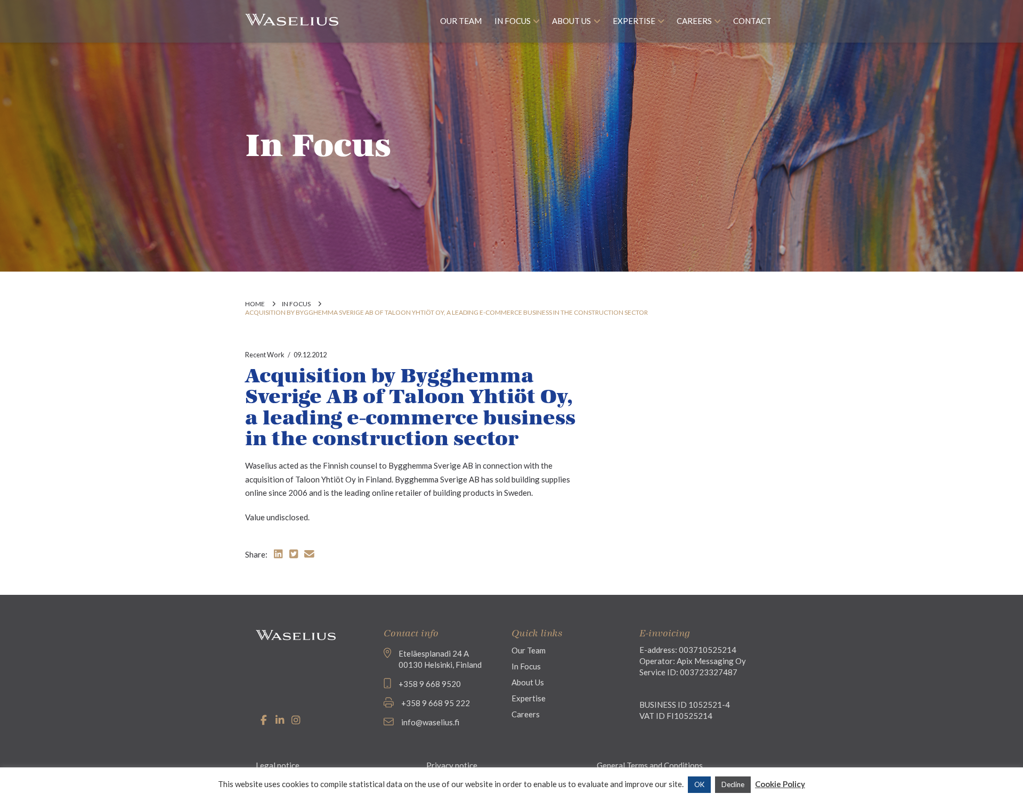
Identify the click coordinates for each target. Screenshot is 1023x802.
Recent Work (265, 354)
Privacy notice (451, 765)
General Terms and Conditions (650, 765)
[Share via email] (309, 553)
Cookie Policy (780, 784)
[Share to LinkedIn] (278, 553)
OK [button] (699, 784)
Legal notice (277, 765)
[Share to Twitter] (293, 553)
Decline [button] (732, 784)
